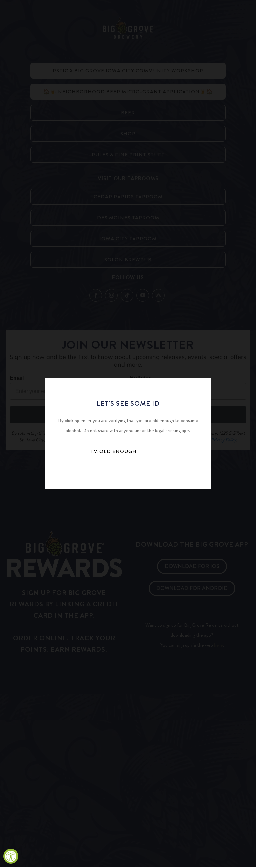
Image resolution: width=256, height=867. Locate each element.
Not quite (113, 471)
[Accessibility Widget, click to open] (10, 856)
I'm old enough (113, 451)
